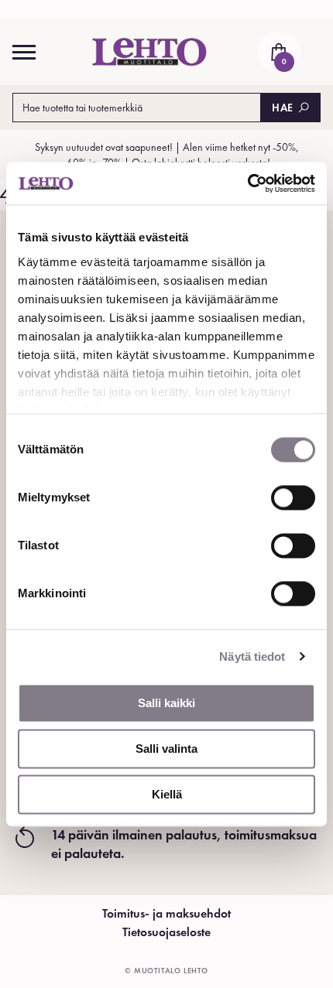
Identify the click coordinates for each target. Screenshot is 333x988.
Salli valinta (166, 748)
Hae (283, 108)
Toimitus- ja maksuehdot (166, 913)
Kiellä (167, 794)
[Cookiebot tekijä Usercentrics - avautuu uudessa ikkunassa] (247, 183)
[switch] (293, 497)
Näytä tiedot (252, 656)
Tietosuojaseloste (166, 932)
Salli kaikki (166, 702)
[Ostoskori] (278, 52)
